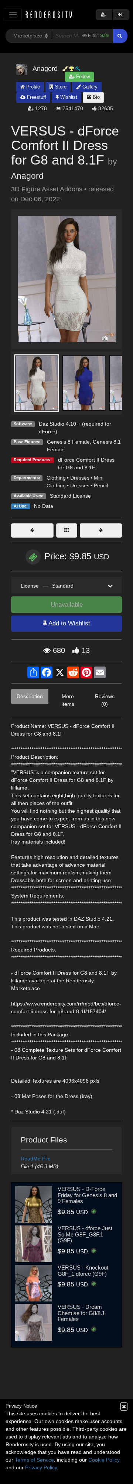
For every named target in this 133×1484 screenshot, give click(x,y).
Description (30, 696)
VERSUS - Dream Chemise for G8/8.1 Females (81, 1313)
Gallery (89, 87)
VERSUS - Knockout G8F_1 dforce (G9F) (83, 1270)
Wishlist (68, 97)
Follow (82, 76)
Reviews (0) (105, 700)
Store (60, 87)
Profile (32, 87)
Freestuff (35, 97)
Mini (98, 478)
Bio (95, 97)
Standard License (70, 496)
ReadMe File (36, 1159)
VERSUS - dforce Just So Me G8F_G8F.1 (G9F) (85, 1234)
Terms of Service (34, 1460)
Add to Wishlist (68, 623)
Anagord (27, 176)
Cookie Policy (104, 1460)
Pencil (101, 485)
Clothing (56, 478)
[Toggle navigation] (13, 14)
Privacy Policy (41, 1467)
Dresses (79, 478)
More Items (67, 700)
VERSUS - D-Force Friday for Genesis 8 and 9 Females (87, 1195)
